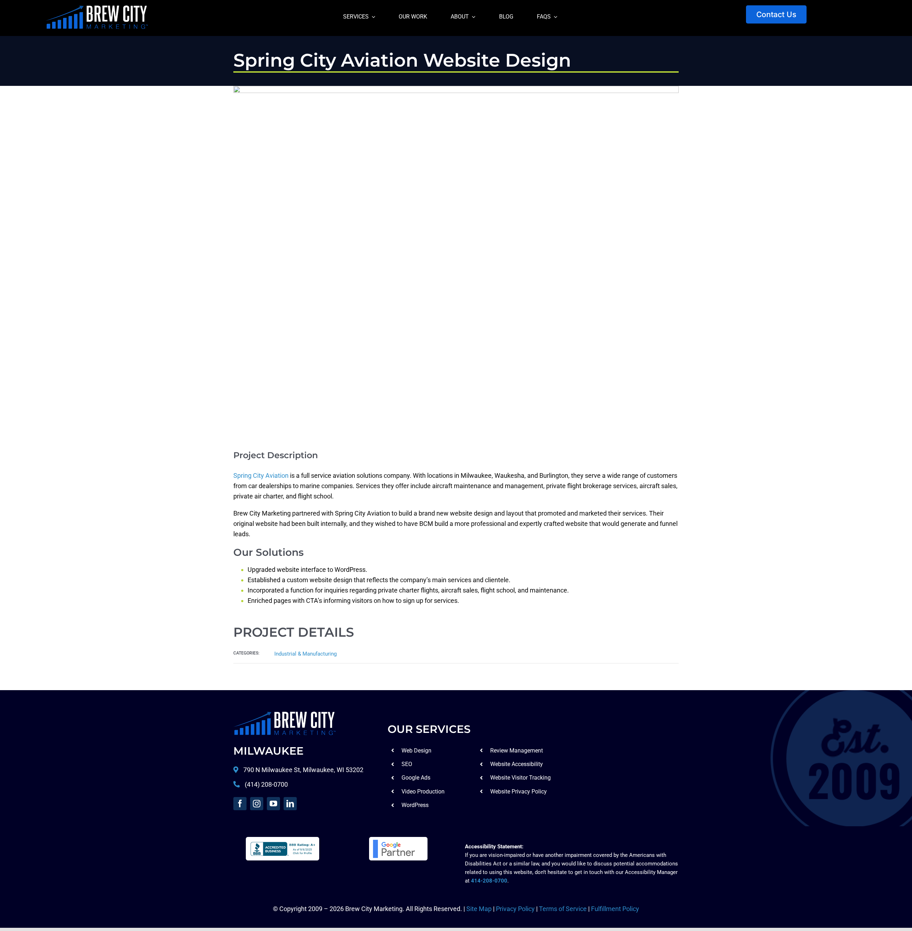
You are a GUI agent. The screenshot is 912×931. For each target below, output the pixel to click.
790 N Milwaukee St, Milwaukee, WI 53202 (302, 770)
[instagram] (256, 803)
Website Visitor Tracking (520, 777)
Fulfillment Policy (615, 908)
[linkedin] (290, 803)
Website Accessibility (516, 764)
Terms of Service (563, 908)
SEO (406, 764)
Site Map (479, 908)
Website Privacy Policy (518, 791)
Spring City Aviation (261, 475)
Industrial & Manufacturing (305, 654)
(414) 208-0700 (266, 784)
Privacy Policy (515, 908)
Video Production (423, 791)
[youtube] (273, 803)
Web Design (416, 750)
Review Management (516, 750)
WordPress (415, 805)
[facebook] (240, 803)
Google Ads (415, 777)
